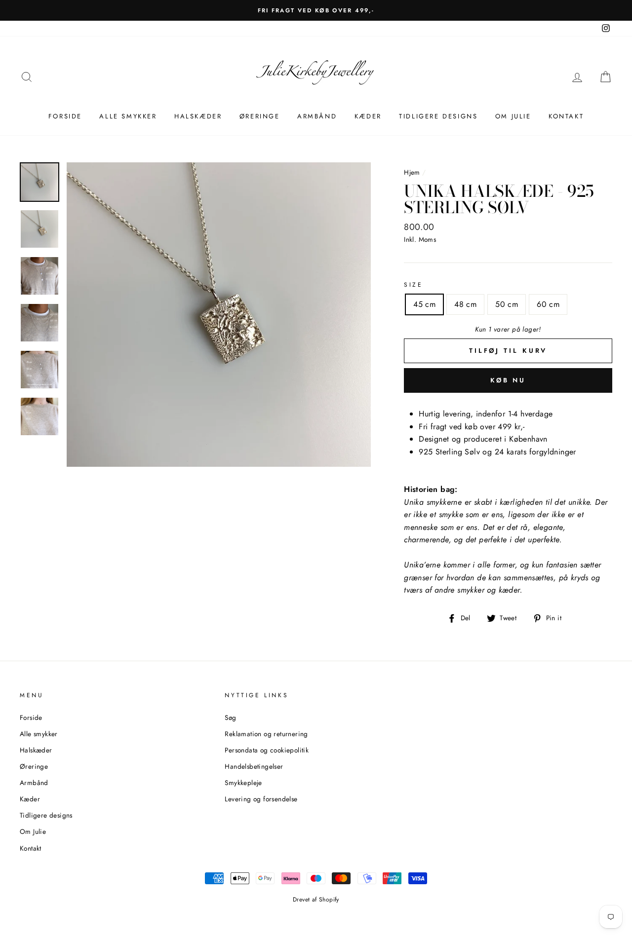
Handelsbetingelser (254, 766)
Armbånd (317, 116)
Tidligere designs (438, 116)
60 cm (548, 304)
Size (413, 284)
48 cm (465, 304)
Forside (65, 116)
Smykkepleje (243, 783)
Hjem (412, 172)
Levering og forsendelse (261, 799)
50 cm (506, 304)
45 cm (424, 304)
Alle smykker (128, 116)
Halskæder (198, 116)
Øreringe (259, 116)
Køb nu (508, 380)
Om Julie (513, 116)
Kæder (368, 116)
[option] (219, 314)
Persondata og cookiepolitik (267, 750)
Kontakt (566, 116)
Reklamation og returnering (266, 734)
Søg (230, 717)
